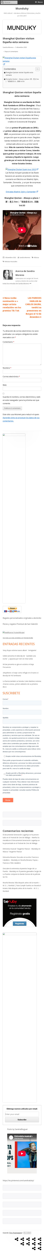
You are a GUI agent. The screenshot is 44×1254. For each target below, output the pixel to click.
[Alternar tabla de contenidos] (36, 69)
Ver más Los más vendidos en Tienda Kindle (18, 638)
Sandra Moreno (8, 47)
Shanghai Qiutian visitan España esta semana (19, 73)
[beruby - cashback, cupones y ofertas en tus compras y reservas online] (20, 912)
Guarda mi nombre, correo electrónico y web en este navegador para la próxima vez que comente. (21, 400)
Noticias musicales (11, 261)
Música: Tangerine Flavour (12, 852)
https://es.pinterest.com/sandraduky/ (18, 1180)
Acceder (27, 1233)
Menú (40, 2)
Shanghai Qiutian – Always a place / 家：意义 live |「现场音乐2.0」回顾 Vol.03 (22, 80)
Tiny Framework (15, 1233)
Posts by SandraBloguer (17, 1129)
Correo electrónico (11, 376)
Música (36, 257)
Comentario (8, 342)
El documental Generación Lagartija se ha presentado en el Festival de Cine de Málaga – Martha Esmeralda (21, 837)
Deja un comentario (11, 51)
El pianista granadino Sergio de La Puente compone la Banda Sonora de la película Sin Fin (22, 874)
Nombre (7, 368)
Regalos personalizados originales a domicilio (22, 618)
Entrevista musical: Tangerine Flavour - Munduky (20, 849)
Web (5, 385)
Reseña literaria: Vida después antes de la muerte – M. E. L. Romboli (22, 888)
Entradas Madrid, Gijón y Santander (22, 191)
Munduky (22, 8)
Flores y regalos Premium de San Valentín (20, 624)
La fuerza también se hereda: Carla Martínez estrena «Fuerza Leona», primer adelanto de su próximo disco (22, 684)
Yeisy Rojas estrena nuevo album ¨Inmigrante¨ (20, 650)
